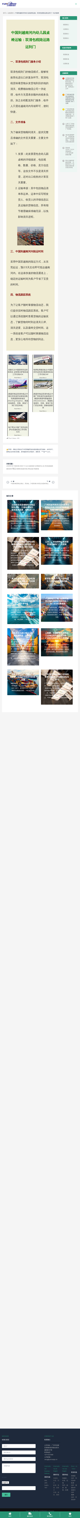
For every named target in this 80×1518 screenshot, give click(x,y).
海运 (14, 469)
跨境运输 (30, 469)
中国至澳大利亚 (18, 466)
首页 (9, 1516)
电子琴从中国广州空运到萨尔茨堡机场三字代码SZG (18, 429)
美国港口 (66, 34)
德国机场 (66, 59)
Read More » (18, 377)
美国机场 (66, 54)
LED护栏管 (9, 466)
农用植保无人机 (40, 466)
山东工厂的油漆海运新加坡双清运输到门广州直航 (69, 126)
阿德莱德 (36, 469)
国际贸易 (9, 469)
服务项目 (30, 1516)
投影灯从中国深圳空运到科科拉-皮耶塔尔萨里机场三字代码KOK (18, 372)
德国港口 (66, 25)
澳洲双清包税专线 (21, 469)
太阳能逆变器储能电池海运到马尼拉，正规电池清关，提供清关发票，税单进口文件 (69, 83)
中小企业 (26, 466)
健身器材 (32, 466)
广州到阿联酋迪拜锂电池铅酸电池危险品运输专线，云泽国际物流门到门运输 (69, 113)
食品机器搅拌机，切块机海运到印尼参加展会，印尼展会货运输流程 (69, 138)
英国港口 (66, 38)
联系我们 (50, 1516)
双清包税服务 (49, 466)
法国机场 (66, 63)
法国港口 (66, 29)
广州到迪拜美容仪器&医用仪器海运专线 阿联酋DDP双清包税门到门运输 (69, 99)
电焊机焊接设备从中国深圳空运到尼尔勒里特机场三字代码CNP (43, 372)
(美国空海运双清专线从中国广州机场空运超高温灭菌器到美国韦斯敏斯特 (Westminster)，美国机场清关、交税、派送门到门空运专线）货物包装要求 (43, 401)
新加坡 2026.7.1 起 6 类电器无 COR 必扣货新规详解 (69, 151)
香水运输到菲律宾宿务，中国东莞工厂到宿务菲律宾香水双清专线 (69, 164)
